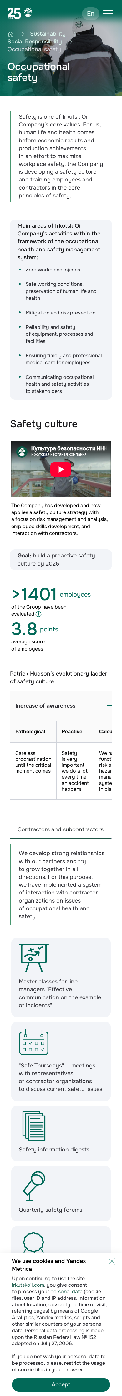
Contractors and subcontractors (61, 829)
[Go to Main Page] (20, 14)
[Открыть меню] (108, 13)
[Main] (11, 34)
